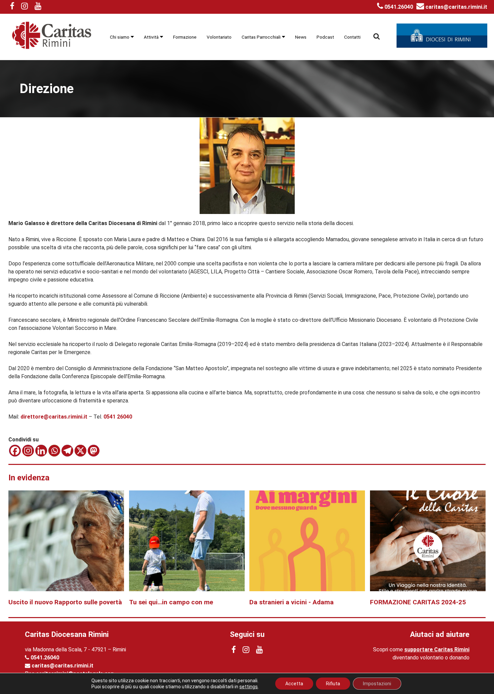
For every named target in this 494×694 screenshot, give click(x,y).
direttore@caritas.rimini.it (53, 417)
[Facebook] (15, 451)
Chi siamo (119, 37)
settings (248, 686)
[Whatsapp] (54, 451)
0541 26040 (118, 417)
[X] (80, 451)
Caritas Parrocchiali (261, 37)
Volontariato (219, 37)
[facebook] (12, 7)
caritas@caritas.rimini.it (455, 7)
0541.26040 (398, 7)
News (300, 37)
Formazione (185, 37)
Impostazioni (377, 683)
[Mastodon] (93, 451)
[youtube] (38, 7)
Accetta (294, 683)
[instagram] (24, 7)
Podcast (325, 37)
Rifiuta (333, 683)
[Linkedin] (41, 451)
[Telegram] (67, 451)
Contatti (352, 37)
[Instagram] (28, 451)
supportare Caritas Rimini (436, 649)
